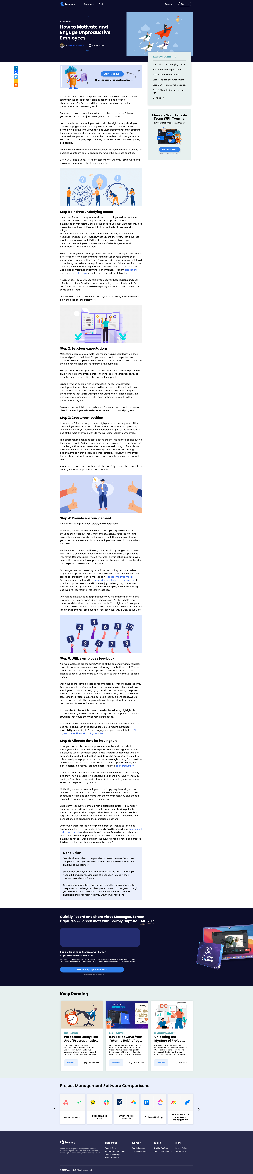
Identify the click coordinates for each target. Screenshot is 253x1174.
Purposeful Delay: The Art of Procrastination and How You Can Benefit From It (81, 1038)
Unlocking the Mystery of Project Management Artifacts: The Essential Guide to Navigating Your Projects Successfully (171, 1038)
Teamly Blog (110, 1148)
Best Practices (71, 1033)
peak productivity (125, 765)
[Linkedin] (16, 68)
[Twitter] (16, 77)
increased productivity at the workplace (113, 580)
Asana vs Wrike (72, 1117)
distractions (131, 269)
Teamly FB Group (112, 1154)
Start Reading (111, 73)
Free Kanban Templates (115, 1151)
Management (66, 21)
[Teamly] (68, 3)
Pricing (102, 4)
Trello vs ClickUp (154, 1117)
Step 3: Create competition (166, 74)
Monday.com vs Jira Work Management (180, 1117)
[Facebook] (16, 72)
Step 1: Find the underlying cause (169, 64)
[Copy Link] (16, 81)
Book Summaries (117, 1033)
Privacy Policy (181, 1148)
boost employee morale (121, 576)
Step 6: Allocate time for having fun (168, 91)
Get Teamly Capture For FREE (92, 969)
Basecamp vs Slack (99, 1117)
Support (169, 4)
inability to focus (78, 273)
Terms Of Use (180, 1151)
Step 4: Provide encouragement (168, 79)
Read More (71, 1063)
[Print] (16, 85)
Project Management (164, 1033)
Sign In (184, 4)
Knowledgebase (138, 1148)
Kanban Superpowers (162, 1151)
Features (88, 4)
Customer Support (139, 1151)
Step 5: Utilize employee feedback (169, 84)
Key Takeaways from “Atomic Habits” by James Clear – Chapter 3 (125, 1038)
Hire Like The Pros (160, 1148)
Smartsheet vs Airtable (127, 1117)
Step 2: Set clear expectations (167, 69)
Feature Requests (112, 1157)
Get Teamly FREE (169, 149)
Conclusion (158, 97)
